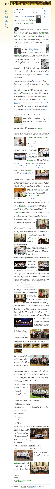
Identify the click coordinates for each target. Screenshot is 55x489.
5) (35, 198)
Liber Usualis (37, 119)
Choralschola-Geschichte (16, 7)
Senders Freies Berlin (27, 102)
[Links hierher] (51, 10)
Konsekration (46, 74)
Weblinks (6, 19)
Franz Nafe (34, 20)
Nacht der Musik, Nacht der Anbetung (19, 227)
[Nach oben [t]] (51, 12)
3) (28, 148)
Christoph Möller (27, 96)
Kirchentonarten (46, 36)
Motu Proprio (38, 141)
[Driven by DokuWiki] (34, 487)
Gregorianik (30, 139)
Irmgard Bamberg (28, 40)
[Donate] (23, 487)
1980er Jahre (45, 14)
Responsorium (39, 206)
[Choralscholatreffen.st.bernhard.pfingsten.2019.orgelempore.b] (36, 346)
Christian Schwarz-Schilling (37, 190)
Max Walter (24, 32)
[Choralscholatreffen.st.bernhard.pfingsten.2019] (18, 346)
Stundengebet (31, 117)
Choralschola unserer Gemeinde (23, 269)
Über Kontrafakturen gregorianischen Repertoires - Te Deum (25, 480)
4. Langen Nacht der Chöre (28, 205)
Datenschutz (6, 21)
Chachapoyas (6, 16)
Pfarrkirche (36, 89)
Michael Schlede (30, 160)
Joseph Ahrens (20, 213)
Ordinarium (40, 35)
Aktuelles (6, 8)
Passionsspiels (27, 164)
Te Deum (31, 50)
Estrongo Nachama (39, 101)
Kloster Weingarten (27, 16)
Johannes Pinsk (30, 22)
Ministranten (25, 29)
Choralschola (23, 12)
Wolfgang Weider (22, 165)
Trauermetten (36, 27)
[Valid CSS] (31, 487)
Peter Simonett (16, 212)
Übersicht (6, 26)
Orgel (44, 96)
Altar (18, 90)
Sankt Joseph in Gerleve (36, 41)
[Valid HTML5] (29, 487)
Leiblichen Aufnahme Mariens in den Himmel (32, 49)
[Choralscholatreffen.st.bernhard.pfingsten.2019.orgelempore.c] (45, 346)
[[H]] (6, 3)
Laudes (48, 118)
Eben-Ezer (19, 168)
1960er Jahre (45, 12)
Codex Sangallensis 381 (19, 409)
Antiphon (31, 206)
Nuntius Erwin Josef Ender (37, 165)
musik (12, 7)
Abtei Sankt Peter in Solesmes (27, 109)
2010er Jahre (45, 15)
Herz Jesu (18, 126)
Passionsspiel (29, 214)
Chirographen (34, 142)
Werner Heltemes (19, 67)
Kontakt (6, 10)
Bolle (22, 124)
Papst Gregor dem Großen (39, 167)
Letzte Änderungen (7, 25)
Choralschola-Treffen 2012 (40, 233)
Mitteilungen (10, 7)
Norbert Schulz (29, 19)
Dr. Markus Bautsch (39, 195)
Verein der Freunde (7, 15)
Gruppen (6, 11)
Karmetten (38, 29)
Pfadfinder (6, 13)
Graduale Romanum (17, 127)
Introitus (31, 113)
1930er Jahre (45, 10)
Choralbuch (36, 82)
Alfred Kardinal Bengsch (42, 89)
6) (34, 220)
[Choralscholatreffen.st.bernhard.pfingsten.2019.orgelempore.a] (27, 346)
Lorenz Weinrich (23, 48)
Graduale (36, 206)
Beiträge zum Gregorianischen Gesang (20, 478)
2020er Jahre (45, 16)
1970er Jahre (45, 13)
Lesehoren (43, 118)
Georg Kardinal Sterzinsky (29, 165)
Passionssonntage (19, 163)
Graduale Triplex (45, 109)
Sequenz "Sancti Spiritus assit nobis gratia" (21, 410)
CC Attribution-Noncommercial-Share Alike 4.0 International (37, 486)
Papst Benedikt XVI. (20, 177)
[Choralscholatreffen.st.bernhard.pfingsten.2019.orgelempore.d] (18, 351)
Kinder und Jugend (7, 12)
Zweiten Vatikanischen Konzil (34, 70)
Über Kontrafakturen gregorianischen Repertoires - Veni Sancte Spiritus (26, 482)
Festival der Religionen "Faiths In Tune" (31, 266)
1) (14, 480)
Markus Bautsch (29, 170)
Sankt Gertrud (26, 173)
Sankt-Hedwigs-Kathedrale (18, 228)
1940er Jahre (45, 11)
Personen (6, 18)
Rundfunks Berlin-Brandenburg (34, 200)
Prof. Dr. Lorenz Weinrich (33, 195)
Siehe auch (44, 17)
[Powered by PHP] (26, 487)
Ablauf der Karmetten (20, 481)
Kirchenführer (6, 17)
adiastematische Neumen (24, 83)
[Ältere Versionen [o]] (51, 9)
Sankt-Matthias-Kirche (34, 81)
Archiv (6, 20)
